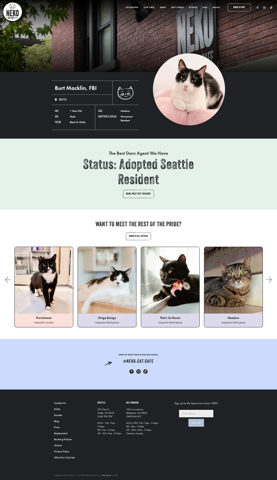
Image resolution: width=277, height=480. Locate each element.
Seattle (63, 99)
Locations (132, 7)
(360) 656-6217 (133, 416)
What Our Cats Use (64, 457)
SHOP (163, 7)
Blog (56, 421)
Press (56, 427)
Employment (61, 433)
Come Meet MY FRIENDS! (138, 194)
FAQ (205, 7)
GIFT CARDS (177, 7)
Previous (8, 279)
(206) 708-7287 (105, 416)
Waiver (58, 445)
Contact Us (60, 403)
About (216, 7)
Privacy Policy (61, 451)
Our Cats (149, 7)
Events (193, 7)
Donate (58, 415)
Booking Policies (63, 439)
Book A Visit (239, 7)
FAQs (57, 409)
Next (269, 279)
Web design (106, 475)
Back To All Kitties (138, 236)
